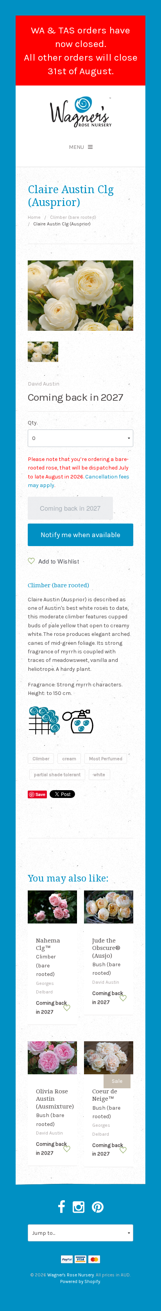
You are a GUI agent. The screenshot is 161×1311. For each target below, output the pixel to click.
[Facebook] (61, 1207)
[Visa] (80, 1260)
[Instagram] (78, 1207)
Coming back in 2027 (70, 508)
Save (40, 794)
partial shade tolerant (57, 774)
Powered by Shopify (80, 1281)
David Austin (43, 384)
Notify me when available (80, 535)
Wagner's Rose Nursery (70, 1275)
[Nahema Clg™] (52, 906)
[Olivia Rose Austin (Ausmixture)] (52, 1057)
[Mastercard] (94, 1260)
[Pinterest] (98, 1207)
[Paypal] (67, 1260)
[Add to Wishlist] (67, 1008)
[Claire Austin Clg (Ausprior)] (43, 352)
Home (34, 217)
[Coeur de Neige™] (109, 1057)
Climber (40, 758)
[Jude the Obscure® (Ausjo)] (109, 906)
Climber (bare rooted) (73, 217)
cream (69, 758)
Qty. (33, 422)
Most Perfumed (105, 758)
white (99, 774)
